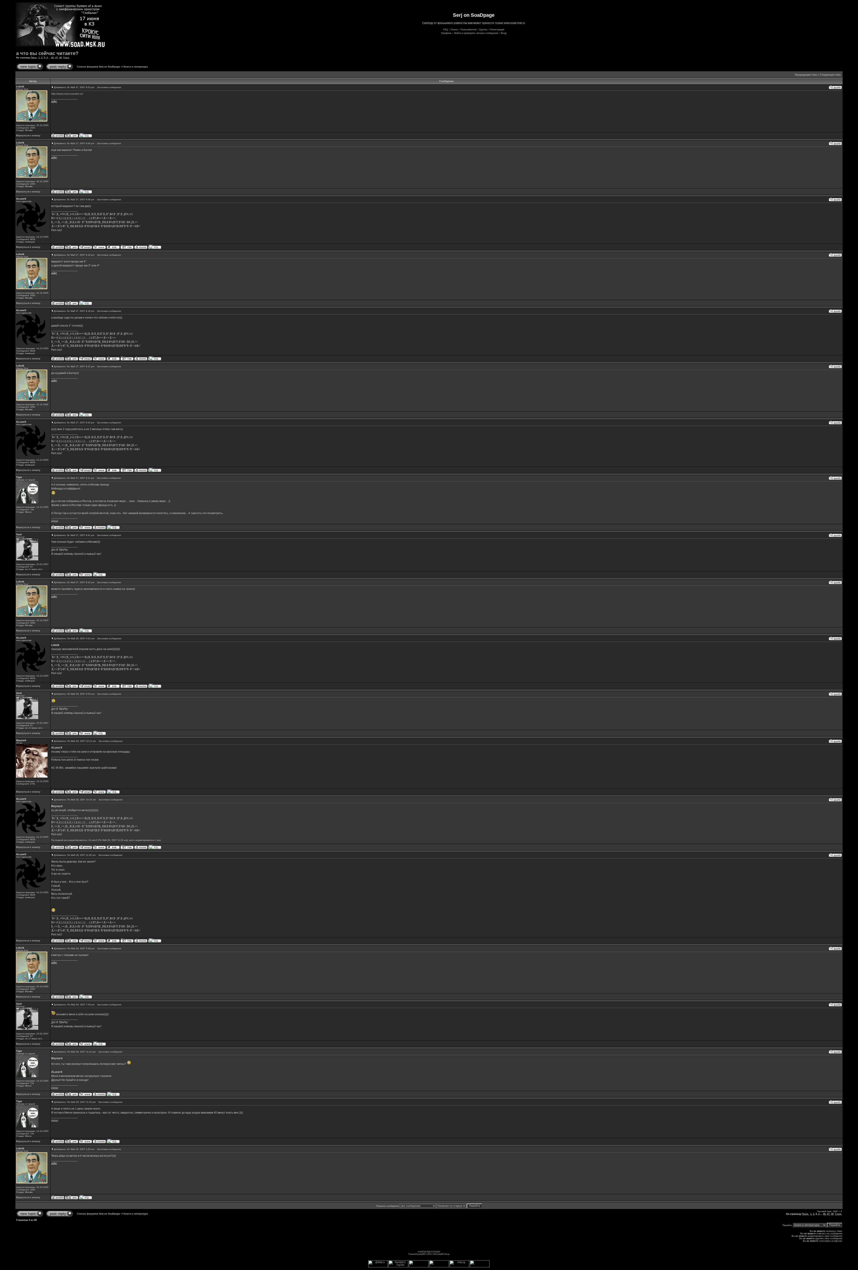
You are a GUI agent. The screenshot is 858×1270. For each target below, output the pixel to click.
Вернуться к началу (28, 135)
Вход (503, 33)
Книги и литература (136, 66)
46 (52, 57)
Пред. (34, 57)
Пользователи (468, 29)
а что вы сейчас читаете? (47, 53)
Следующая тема (830, 74)
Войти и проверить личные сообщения (476, 33)
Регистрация (497, 29)
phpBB (422, 1254)
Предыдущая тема (806, 74)
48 (60, 57)
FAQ (445, 29)
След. (66, 57)
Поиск (454, 29)
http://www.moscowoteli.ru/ (67, 93)
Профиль (446, 33)
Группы (483, 29)
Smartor (436, 1251)
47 (56, 57)
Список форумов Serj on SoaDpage (98, 66)
